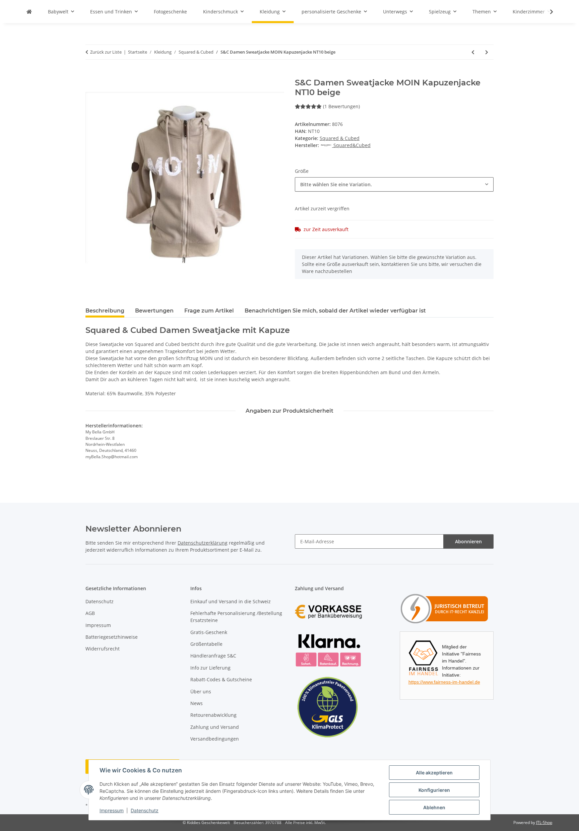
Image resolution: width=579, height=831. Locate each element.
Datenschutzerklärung (203, 543)
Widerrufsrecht (102, 648)
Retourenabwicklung (213, 715)
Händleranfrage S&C (213, 655)
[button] (547, 12)
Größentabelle (206, 644)
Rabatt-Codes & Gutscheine (221, 679)
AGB (90, 613)
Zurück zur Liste (106, 52)
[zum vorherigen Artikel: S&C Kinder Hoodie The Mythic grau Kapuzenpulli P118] (473, 52)
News (196, 703)
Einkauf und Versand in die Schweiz (230, 601)
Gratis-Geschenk (208, 632)
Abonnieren (468, 541)
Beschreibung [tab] (104, 310)
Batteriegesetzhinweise (111, 637)
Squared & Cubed (340, 138)
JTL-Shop (544, 822)
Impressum (112, 810)
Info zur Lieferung (210, 668)
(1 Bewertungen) (341, 106)
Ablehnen (434, 807)
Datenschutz (144, 810)
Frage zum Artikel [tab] (209, 310)
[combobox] (394, 184)
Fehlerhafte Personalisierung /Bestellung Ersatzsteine (236, 616)
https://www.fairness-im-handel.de (444, 682)
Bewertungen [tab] (154, 310)
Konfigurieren (434, 790)
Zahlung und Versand (214, 727)
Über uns (200, 691)
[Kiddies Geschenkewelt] (29, 11)
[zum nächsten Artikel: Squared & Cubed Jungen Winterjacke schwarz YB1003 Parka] (487, 52)
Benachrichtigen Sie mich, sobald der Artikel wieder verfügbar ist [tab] (335, 310)
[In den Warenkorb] (90, 74)
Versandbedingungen (214, 739)
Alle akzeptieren (434, 772)
